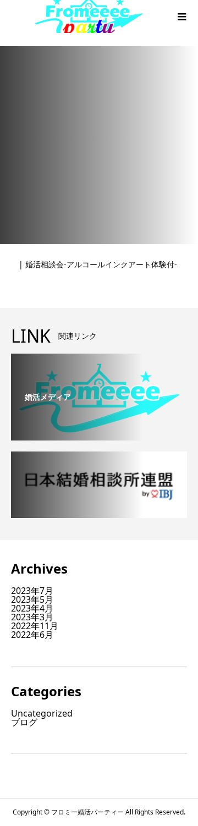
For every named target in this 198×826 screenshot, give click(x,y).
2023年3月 (32, 617)
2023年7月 (32, 591)
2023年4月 (32, 608)
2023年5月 (32, 599)
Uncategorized (42, 713)
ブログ (24, 722)
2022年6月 (32, 635)
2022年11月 (34, 626)
